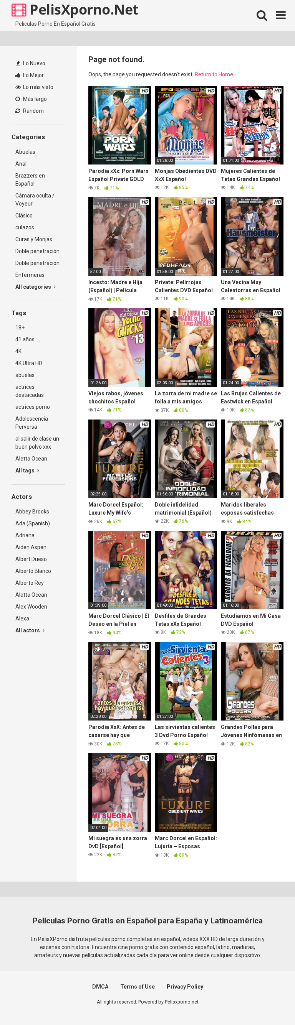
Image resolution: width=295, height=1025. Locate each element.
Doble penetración (37, 251)
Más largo (34, 99)
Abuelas (25, 152)
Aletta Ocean (31, 459)
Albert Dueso (31, 559)
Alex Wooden (31, 607)
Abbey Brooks (32, 511)
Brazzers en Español (30, 180)
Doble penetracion (37, 263)
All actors (28, 630)
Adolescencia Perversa (31, 423)
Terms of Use (137, 987)
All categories (33, 287)
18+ (20, 327)
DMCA (100, 987)
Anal (21, 164)
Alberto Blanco (33, 571)
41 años (25, 339)
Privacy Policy (185, 987)
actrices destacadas (29, 391)
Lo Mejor (33, 75)
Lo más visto (37, 87)
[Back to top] (269, 1002)
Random (33, 111)
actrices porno (32, 407)
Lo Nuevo (33, 63)
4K (18, 351)
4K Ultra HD (28, 363)
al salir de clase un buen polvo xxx (37, 443)
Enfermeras (30, 275)
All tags (25, 470)
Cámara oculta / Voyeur (35, 199)
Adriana (25, 535)
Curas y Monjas (33, 239)
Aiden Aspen (30, 547)
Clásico (24, 215)
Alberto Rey (29, 583)
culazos (24, 227)
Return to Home (214, 74)
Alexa (22, 618)
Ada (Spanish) (32, 523)
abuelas (25, 375)
